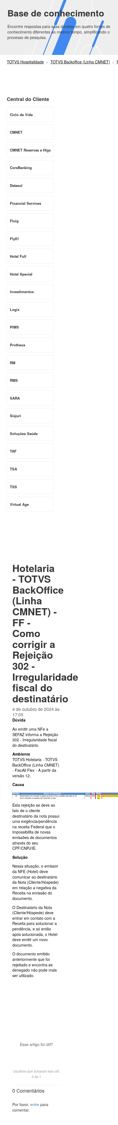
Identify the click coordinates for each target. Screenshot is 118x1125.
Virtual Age (19, 504)
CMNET (16, 132)
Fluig (14, 220)
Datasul (16, 185)
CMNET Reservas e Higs (30, 150)
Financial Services (25, 203)
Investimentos (22, 291)
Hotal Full (18, 256)
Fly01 (14, 238)
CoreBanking (21, 167)
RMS (14, 380)
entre (34, 1104)
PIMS (14, 327)
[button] (36, 1054)
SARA (15, 398)
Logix (14, 309)
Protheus (17, 344)
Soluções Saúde (24, 433)
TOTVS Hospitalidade (25, 61)
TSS (13, 486)
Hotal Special (21, 274)
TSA (13, 469)
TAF (13, 451)
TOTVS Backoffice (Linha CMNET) (80, 61)
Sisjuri (15, 415)
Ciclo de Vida (21, 114)
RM (12, 362)
